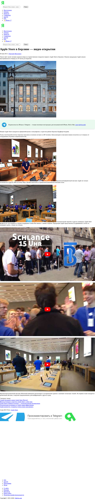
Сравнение (7, 15)
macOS (6, 17)
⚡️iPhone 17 (8, 20)
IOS (5, 18)
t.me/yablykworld (80, 125)
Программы (7, 483)
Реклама (6, 490)
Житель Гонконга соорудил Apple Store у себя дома (16, 402)
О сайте (6, 488)
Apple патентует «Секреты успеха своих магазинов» (16, 407)
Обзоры (6, 12)
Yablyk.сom (18, 498)
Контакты (7, 491)
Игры (5, 485)
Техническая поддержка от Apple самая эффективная (16, 405)
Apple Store (14, 410)
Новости (6, 13)
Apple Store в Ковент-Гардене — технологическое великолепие (20, 403)
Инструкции (8, 10)
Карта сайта (7, 493)
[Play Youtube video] (47, 254)
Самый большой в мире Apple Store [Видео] (14, 400)
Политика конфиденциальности (14, 495)
